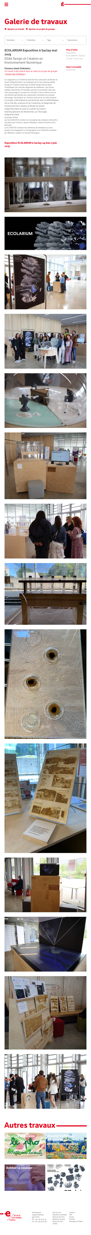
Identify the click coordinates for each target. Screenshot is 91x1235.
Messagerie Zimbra (76, 1221)
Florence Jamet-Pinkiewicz (17, 68)
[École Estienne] (62, 4)
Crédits (55, 1224)
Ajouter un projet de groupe (42, 29)
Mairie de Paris (58, 1221)
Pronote (72, 1219)
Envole (71, 1217)
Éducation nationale (60, 1215)
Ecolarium (70, 70)
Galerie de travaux (36, 22)
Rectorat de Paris (59, 1217)
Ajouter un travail (15, 29)
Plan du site (57, 1212)
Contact (72, 1212)
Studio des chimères (15, 74)
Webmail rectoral (59, 1219)
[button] (6, 4)
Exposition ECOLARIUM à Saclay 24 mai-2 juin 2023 (75, 56)
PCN (70, 1215)
